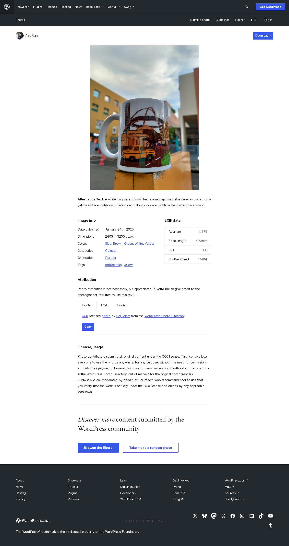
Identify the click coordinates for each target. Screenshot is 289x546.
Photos (20, 19)
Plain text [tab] (122, 305)
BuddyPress (234, 499)
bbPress (232, 493)
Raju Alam (32, 35)
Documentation (130, 486)
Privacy (20, 499)
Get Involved (181, 480)
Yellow (149, 243)
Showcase (75, 480)
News (19, 486)
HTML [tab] (104, 305)
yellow (128, 265)
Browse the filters (98, 448)
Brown (117, 243)
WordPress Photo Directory (164, 316)
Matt (229, 486)
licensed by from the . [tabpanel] (133, 316)
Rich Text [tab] (87, 305)
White (139, 243)
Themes (73, 486)
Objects (110, 251)
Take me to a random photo (150, 448)
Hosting (21, 493)
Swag (178, 499)
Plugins (72, 493)
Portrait (110, 258)
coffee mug (113, 265)
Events (177, 486)
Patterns (73, 499)
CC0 (85, 316)
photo (106, 316)
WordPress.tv (130, 499)
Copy (88, 326)
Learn (124, 480)
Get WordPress (270, 6)
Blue (108, 243)
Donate (179, 493)
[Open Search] (246, 7)
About (20, 480)
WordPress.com (237, 480)
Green (128, 243)
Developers (128, 493)
